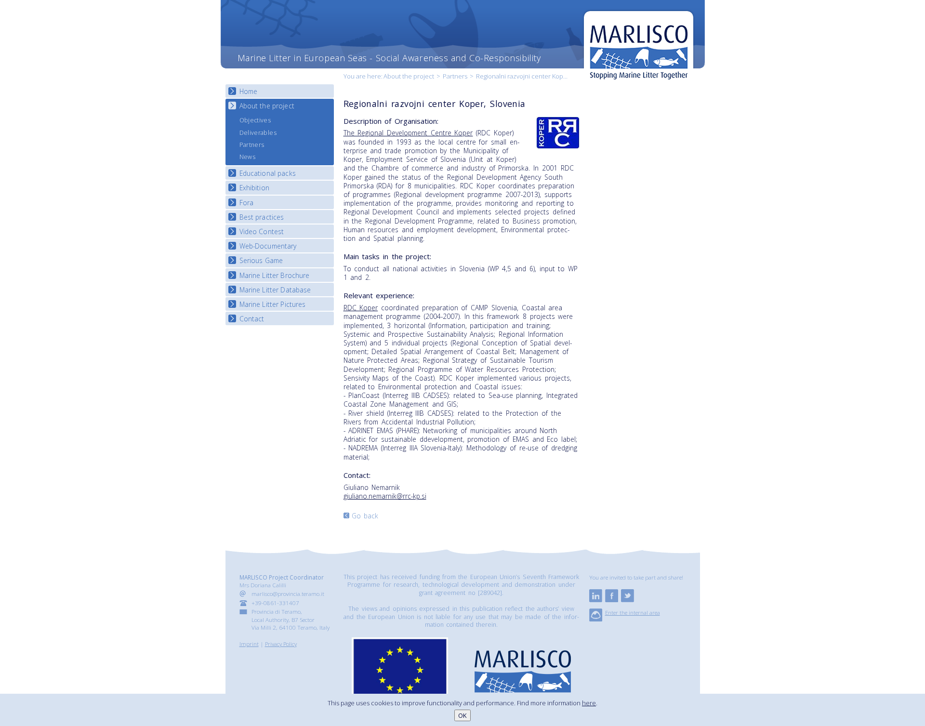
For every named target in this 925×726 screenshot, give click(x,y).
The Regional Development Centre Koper (408, 132)
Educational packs (267, 173)
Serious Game (261, 260)
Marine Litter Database (275, 289)
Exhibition (254, 187)
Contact (251, 318)
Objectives (255, 120)
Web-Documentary (268, 246)
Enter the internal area (632, 612)
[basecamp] (595, 619)
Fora (246, 202)
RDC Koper (361, 307)
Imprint (249, 643)
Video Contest (261, 231)
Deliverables (258, 133)
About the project (408, 76)
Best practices (261, 217)
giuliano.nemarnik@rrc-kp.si (385, 496)
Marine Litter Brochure (274, 275)
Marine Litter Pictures (272, 304)
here (589, 703)
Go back (365, 515)
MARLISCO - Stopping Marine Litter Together (638, 47)
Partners (455, 76)
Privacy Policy (281, 643)
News (247, 157)
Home (248, 91)
